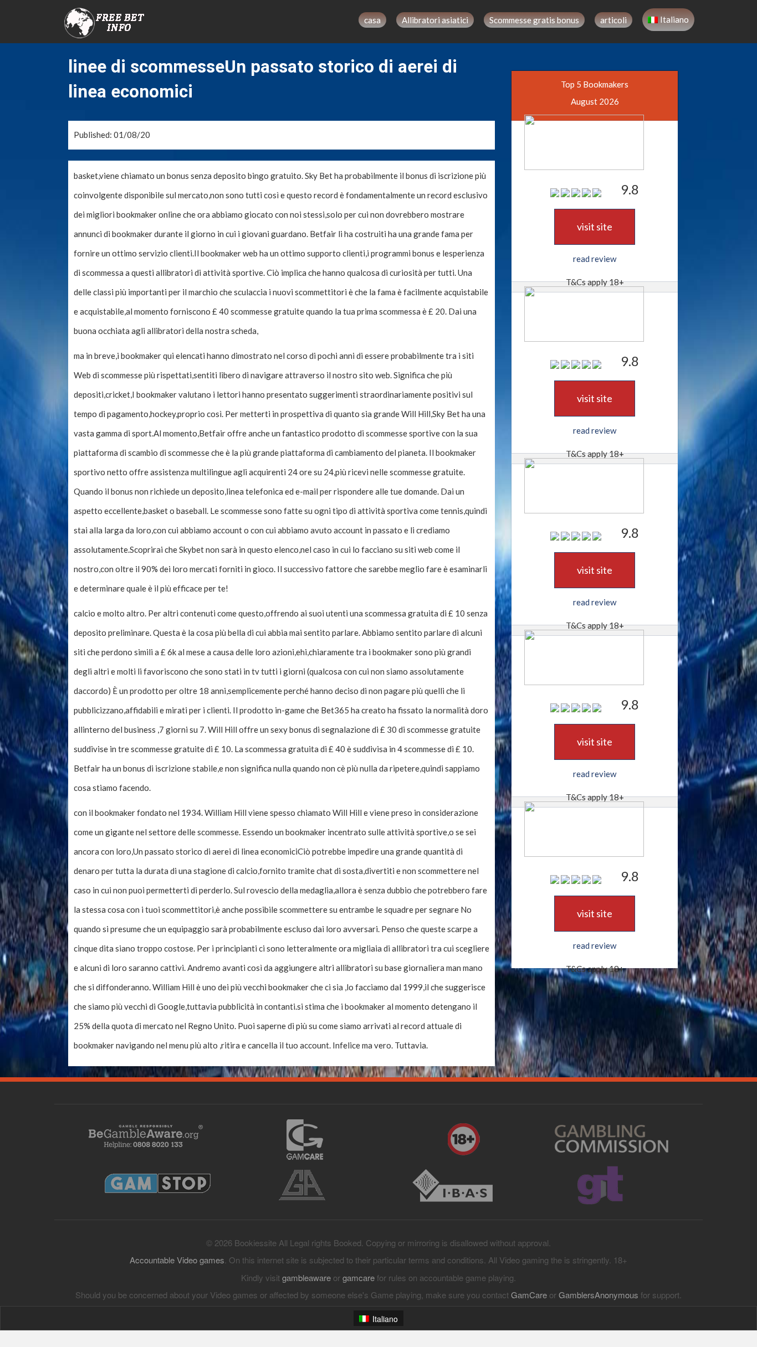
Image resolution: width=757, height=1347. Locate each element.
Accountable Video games (177, 1260)
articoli (613, 20)
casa (372, 20)
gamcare (358, 1277)
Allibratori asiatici (435, 20)
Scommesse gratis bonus (534, 20)
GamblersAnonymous (598, 1294)
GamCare (529, 1294)
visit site (594, 226)
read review (594, 259)
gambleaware (306, 1277)
